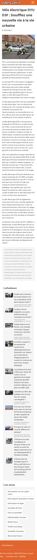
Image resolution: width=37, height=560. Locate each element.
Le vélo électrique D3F (10, 122)
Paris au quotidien (15, 513)
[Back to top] (34, 557)
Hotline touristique (15, 526)
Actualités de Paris (15, 508)
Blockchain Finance (15, 536)
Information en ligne (16, 503)
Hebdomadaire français (17, 517)
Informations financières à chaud (21, 499)
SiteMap (22, 556)
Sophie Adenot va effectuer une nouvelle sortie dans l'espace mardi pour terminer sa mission (22, 329)
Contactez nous (12, 556)
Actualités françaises (16, 531)
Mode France (13, 522)
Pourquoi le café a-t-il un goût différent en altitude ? (22, 429)
